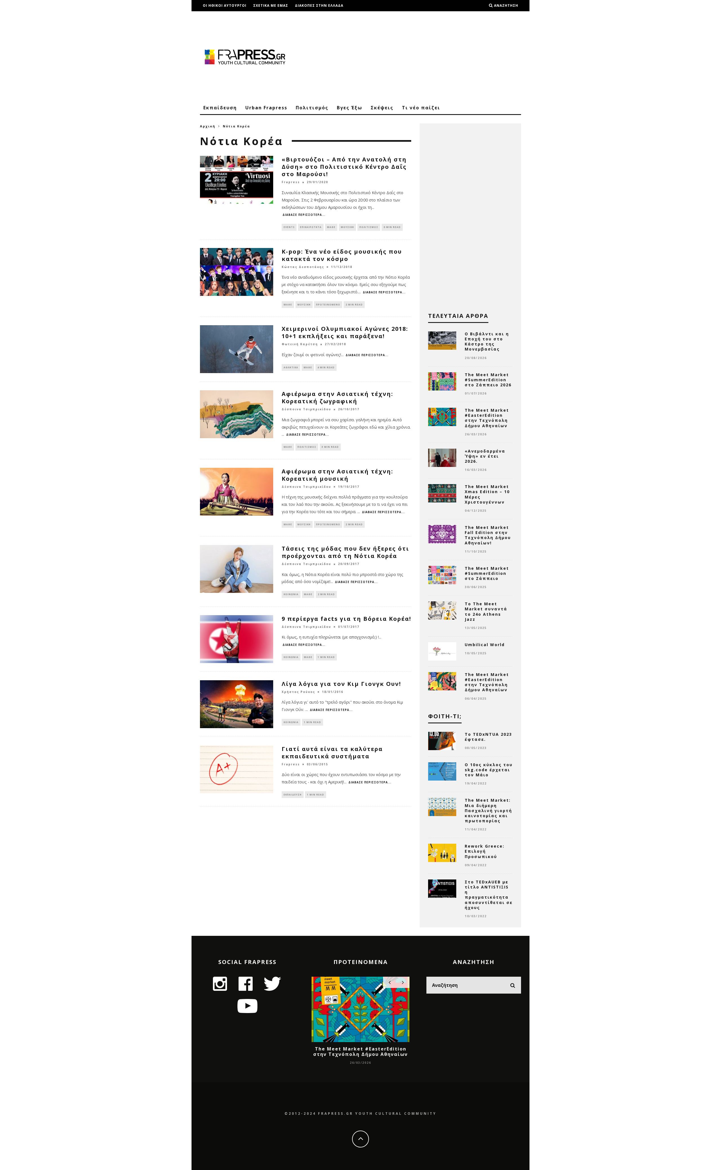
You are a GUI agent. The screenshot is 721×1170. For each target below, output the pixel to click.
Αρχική (207, 126)
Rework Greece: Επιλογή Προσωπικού (484, 851)
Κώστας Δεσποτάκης (303, 267)
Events (289, 227)
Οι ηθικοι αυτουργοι (224, 5)
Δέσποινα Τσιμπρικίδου (306, 409)
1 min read (326, 657)
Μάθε (331, 227)
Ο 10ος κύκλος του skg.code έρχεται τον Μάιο (489, 769)
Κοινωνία (291, 594)
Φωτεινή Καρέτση (300, 344)
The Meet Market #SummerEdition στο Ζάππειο (487, 573)
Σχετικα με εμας (270, 5)
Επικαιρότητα (311, 227)
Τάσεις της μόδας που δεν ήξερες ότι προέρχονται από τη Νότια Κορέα (345, 552)
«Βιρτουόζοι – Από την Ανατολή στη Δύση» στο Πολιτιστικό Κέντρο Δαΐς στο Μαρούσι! (344, 167)
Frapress (291, 182)
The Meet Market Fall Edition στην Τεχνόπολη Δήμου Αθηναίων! (488, 535)
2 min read (354, 304)
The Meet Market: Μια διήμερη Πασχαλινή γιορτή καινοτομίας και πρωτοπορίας (488, 810)
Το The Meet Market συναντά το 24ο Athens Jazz (486, 611)
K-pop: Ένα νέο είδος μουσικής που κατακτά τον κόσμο (342, 255)
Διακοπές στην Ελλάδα (319, 5)
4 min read (326, 367)
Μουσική (347, 227)
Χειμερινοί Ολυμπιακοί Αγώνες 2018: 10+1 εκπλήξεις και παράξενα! (345, 332)
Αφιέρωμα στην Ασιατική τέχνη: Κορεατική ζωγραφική (337, 397)
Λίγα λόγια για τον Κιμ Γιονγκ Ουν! (341, 684)
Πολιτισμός (312, 108)
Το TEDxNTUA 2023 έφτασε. (488, 737)
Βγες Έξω (349, 108)
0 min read (392, 227)
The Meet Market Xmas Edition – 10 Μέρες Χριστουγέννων (487, 494)
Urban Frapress (266, 108)
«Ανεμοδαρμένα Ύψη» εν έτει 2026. (485, 456)
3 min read (330, 446)
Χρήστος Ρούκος (298, 692)
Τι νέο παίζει (421, 108)
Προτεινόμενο (328, 304)
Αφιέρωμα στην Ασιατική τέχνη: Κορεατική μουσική (337, 474)
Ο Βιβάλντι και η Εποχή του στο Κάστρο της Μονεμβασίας (487, 341)
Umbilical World (485, 644)
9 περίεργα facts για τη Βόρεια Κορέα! (346, 618)
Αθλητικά (291, 367)
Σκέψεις (382, 108)
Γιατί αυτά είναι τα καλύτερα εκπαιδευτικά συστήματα (332, 752)
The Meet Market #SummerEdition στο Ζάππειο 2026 (488, 379)
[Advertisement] (418, 56)
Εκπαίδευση (220, 108)
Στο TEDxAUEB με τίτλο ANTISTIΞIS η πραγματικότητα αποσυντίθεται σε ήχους (489, 894)
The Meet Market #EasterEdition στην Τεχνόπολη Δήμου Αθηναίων (487, 417)
